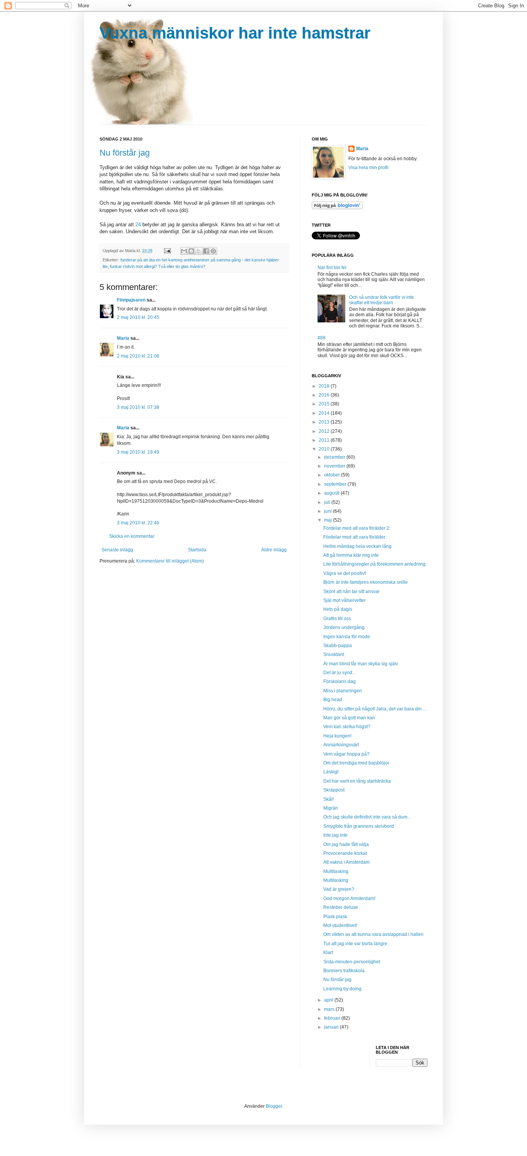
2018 (325, 386)
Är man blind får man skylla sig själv (360, 663)
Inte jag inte (335, 835)
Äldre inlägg (274, 550)
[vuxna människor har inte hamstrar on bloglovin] (337, 207)
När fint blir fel (332, 267)
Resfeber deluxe (340, 907)
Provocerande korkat (345, 853)
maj (328, 520)
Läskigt (330, 772)
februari (332, 1018)
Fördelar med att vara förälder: (355, 537)
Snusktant (333, 654)
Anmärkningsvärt (341, 745)
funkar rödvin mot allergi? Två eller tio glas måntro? (157, 266)
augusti (332, 493)
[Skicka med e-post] (184, 251)
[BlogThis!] (191, 251)
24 (138, 224)
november (335, 466)
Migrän (330, 808)
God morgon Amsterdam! (349, 898)
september (336, 484)
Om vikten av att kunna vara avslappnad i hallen (373, 934)
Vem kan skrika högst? (346, 726)
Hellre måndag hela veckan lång (357, 546)
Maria (123, 338)
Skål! (328, 799)
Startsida (197, 550)
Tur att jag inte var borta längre (355, 943)
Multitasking (335, 871)
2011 (325, 440)
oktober (332, 475)
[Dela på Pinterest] (213, 251)
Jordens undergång (344, 627)
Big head (332, 699)
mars (330, 1009)
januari (332, 1027)
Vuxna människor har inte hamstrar (235, 33)
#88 (322, 338)
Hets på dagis (337, 609)
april (329, 1000)
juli (327, 502)
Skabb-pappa (337, 645)
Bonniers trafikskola (344, 970)
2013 (325, 422)
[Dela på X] (199, 251)
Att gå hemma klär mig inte (351, 555)
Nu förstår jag (125, 153)
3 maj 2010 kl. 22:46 (138, 522)
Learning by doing (342, 989)
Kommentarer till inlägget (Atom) (170, 561)
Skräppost (334, 790)
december (335, 457)
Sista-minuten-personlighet (351, 961)
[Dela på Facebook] (206, 251)
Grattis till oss (337, 618)
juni (328, 511)
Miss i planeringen (342, 690)
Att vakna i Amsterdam (346, 862)
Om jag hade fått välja (346, 844)
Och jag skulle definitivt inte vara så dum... (367, 817)
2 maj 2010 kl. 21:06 (138, 356)
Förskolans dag (339, 681)
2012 (325, 431)
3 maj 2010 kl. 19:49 (138, 452)
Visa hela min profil (368, 167)
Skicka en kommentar (131, 536)
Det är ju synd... (339, 672)
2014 (325, 413)
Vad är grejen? (338, 889)
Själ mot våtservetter (344, 600)
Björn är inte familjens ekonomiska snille (365, 582)
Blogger (274, 1106)
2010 (325, 449)
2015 (325, 404)
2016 (325, 395)
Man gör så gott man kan (349, 717)
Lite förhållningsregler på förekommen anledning (374, 564)
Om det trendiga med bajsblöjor (356, 763)
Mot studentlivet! (340, 925)
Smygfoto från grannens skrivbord (358, 826)
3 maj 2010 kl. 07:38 (138, 407)
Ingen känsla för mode (346, 636)
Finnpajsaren (131, 300)
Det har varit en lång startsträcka (357, 781)
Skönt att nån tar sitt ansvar (351, 591)
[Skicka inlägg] (167, 250)
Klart (328, 952)
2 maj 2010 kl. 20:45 (138, 317)
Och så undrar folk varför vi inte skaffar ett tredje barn (381, 300)
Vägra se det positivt (344, 573)
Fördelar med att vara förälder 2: (356, 528)
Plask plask (335, 916)
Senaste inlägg (117, 550)
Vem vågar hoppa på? (346, 754)
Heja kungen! (337, 736)
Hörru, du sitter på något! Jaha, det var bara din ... (374, 709)
